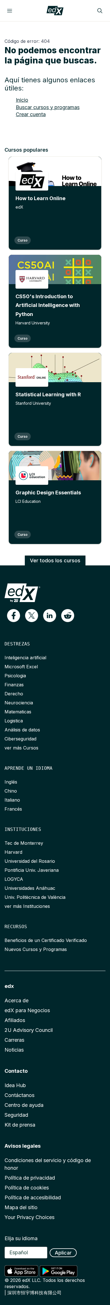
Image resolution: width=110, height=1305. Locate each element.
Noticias (14, 1050)
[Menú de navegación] (10, 11)
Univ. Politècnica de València (35, 897)
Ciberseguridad (20, 739)
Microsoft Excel (21, 666)
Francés (13, 809)
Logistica (14, 721)
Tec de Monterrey (24, 843)
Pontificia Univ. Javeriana (32, 870)
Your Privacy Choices (29, 1217)
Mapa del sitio (21, 1207)
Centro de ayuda (24, 1105)
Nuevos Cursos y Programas (36, 949)
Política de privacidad (30, 1178)
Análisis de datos (22, 730)
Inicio (22, 100)
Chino (11, 791)
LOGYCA (14, 879)
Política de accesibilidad (33, 1197)
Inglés (11, 782)
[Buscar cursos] (99, 10)
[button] (13, 615)
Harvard (13, 852)
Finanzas (14, 684)
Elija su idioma (21, 1238)
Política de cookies (27, 1188)
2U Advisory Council (29, 1030)
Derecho (14, 693)
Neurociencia (19, 702)
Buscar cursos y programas (48, 107)
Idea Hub (15, 1085)
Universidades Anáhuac (30, 888)
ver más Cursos (21, 748)
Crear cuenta (31, 114)
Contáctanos (19, 1095)
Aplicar (63, 1253)
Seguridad (16, 1115)
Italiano (12, 800)
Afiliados (15, 1020)
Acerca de (16, 1000)
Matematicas (18, 712)
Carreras (14, 1040)
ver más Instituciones (27, 906)
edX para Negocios (27, 1010)
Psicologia (15, 675)
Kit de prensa (20, 1125)
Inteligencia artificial (25, 657)
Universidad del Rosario (30, 861)
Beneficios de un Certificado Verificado (46, 940)
